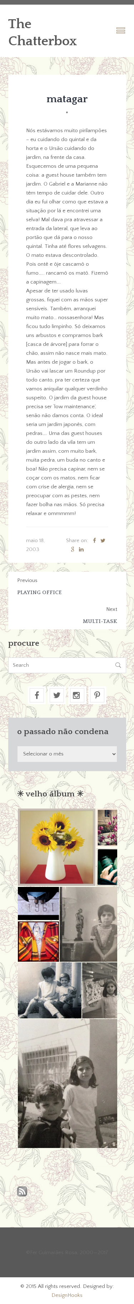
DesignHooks (67, 1295)
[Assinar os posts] (22, 1192)
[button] (56, 847)
